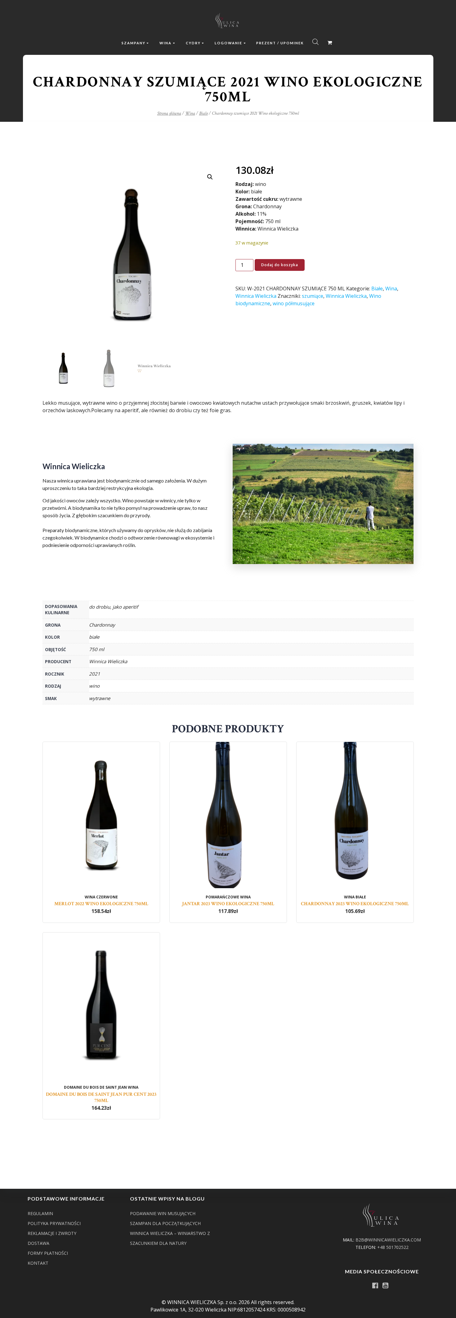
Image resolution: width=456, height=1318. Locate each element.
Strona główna (169, 113)
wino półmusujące (294, 303)
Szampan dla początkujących (165, 1223)
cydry (193, 43)
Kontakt (38, 1263)
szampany (133, 43)
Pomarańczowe (222, 897)
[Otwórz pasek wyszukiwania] (315, 42)
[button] (210, 177)
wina (165, 43)
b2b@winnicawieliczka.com (388, 1240)
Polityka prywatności (54, 1223)
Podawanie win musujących (162, 1213)
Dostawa (38, 1243)
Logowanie (228, 43)
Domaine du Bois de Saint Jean (95, 1087)
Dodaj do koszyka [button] (101, 838)
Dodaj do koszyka (279, 264)
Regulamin (40, 1213)
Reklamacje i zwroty (52, 1233)
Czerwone (107, 897)
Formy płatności (48, 1253)
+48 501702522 (393, 1247)
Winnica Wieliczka (255, 296)
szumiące (312, 296)
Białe (203, 113)
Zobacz (101, 827)
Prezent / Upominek (280, 43)
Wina (190, 113)
